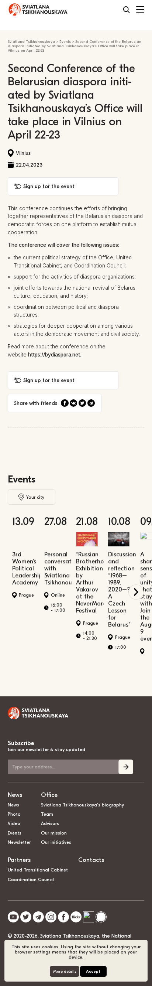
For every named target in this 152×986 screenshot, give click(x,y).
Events (21, 479)
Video (14, 823)
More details (64, 971)
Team (47, 814)
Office (49, 794)
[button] (136, 592)
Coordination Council (31, 879)
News (15, 794)
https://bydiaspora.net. (54, 355)
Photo (14, 814)
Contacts (91, 859)
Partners (19, 859)
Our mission (54, 833)
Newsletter (19, 842)
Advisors (50, 823)
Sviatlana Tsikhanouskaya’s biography (82, 805)
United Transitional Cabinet (38, 870)
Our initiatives (56, 842)
